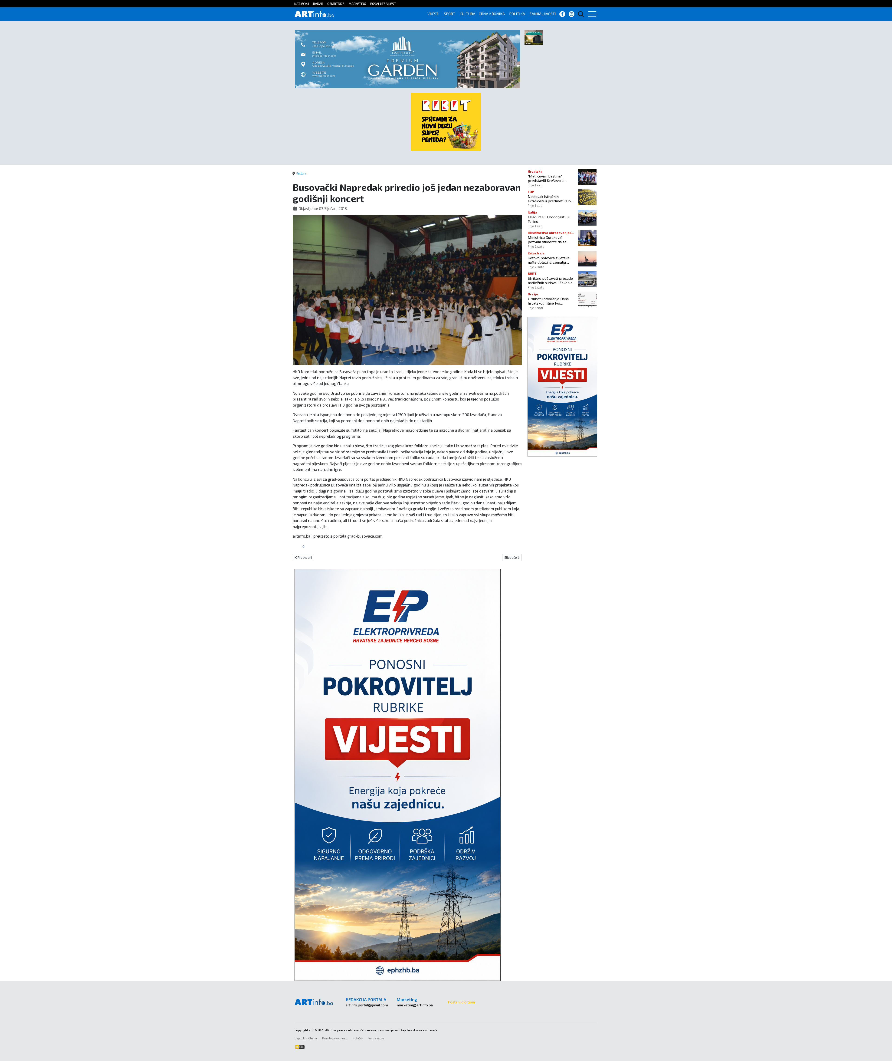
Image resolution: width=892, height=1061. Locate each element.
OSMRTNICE (335, 4)
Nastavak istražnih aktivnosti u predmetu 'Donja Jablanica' (552, 198)
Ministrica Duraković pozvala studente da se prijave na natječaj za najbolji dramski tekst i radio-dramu (547, 239)
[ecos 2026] (534, 37)
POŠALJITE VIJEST (383, 4)
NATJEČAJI (301, 4)
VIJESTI (433, 13)
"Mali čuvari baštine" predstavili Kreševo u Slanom (546, 178)
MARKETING (357, 4)
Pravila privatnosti (335, 1038)
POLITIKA (517, 13)
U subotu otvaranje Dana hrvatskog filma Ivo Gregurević (548, 300)
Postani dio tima (461, 1002)
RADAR (318, 4)
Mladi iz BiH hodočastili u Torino (549, 219)
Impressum (376, 1038)
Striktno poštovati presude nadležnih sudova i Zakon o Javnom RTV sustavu (550, 280)
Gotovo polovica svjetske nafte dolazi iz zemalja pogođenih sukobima (549, 260)
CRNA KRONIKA (492, 13)
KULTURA (467, 13)
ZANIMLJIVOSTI (542, 13)
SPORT (449, 13)
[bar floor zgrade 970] (407, 58)
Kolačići (358, 1038)
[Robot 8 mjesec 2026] (446, 121)
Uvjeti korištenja (306, 1038)
